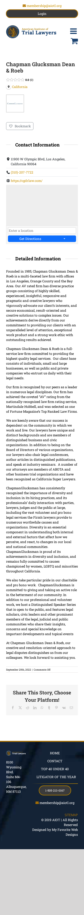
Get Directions (30, 238)
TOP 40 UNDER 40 (55, 769)
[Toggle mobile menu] (74, 31)
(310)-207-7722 (22, 172)
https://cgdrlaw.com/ (26, 180)
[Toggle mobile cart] (74, 41)
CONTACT (54, 761)
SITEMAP (71, 815)
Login (42, 13)
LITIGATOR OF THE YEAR (56, 777)
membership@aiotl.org (44, 5)
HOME (55, 753)
